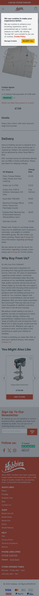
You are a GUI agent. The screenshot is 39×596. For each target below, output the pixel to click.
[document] (19, 30)
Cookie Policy (19, 36)
